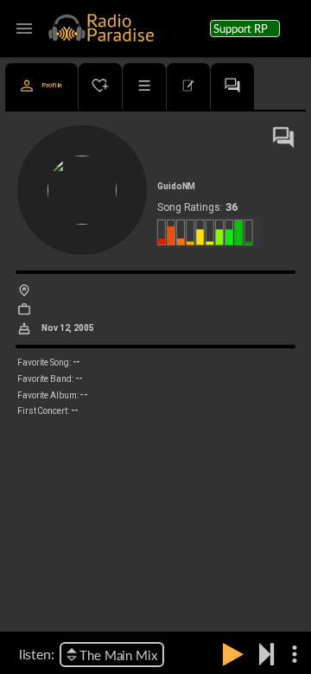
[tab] (41, 86)
